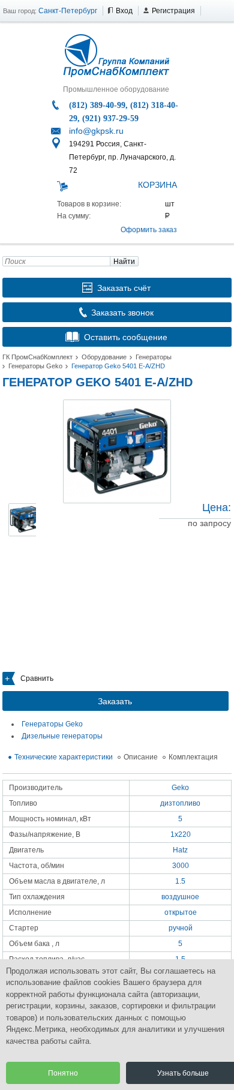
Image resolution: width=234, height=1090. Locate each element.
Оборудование (104, 357)
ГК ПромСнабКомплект (37, 357)
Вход (124, 11)
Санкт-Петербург (67, 11)
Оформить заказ (149, 230)
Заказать (115, 701)
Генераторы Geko (35, 366)
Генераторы (154, 357)
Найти (124, 261)
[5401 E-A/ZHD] (117, 451)
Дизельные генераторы (62, 736)
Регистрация (173, 11)
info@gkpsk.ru (96, 131)
